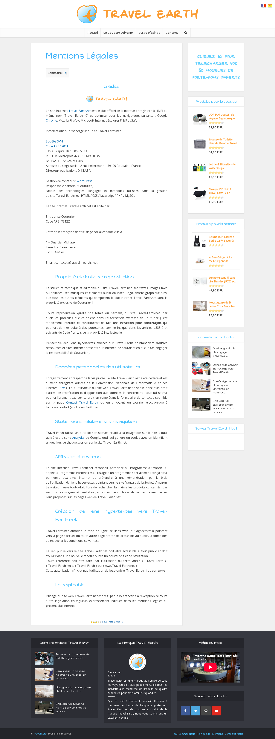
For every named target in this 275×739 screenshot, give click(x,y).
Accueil (93, 32)
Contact (172, 32)
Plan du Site (203, 733)
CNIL (62, 388)
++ (64, 73)
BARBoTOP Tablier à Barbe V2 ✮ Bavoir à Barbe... (221, 239)
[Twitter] (195, 710)
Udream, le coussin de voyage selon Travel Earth (226, 368)
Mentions (217, 733)
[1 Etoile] (92, 622)
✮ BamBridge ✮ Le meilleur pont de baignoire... (220, 259)
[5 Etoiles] (101, 622)
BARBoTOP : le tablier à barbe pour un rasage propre (223, 406)
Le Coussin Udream (118, 32)
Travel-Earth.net (79, 111)
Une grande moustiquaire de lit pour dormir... (73, 689)
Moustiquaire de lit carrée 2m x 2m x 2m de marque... (222, 304)
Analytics (78, 438)
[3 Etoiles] (96, 622)
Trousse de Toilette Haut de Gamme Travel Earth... (223, 141)
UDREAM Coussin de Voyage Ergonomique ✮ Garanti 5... (222, 116)
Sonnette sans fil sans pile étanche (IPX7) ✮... (222, 279)
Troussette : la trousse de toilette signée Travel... (73, 656)
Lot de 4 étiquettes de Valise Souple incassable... (222, 166)
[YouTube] (216, 710)
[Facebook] (185, 710)
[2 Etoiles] (94, 622)
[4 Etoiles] (98, 622)
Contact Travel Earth (82, 402)
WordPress (84, 181)
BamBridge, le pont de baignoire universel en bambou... (225, 387)
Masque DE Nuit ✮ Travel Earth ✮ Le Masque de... (220, 191)
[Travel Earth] (137, 14)
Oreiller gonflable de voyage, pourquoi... (224, 352)
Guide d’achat (149, 32)
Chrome (51, 120)
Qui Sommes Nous (184, 733)
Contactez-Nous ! (234, 733)
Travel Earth (40, 733)
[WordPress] (206, 710)
